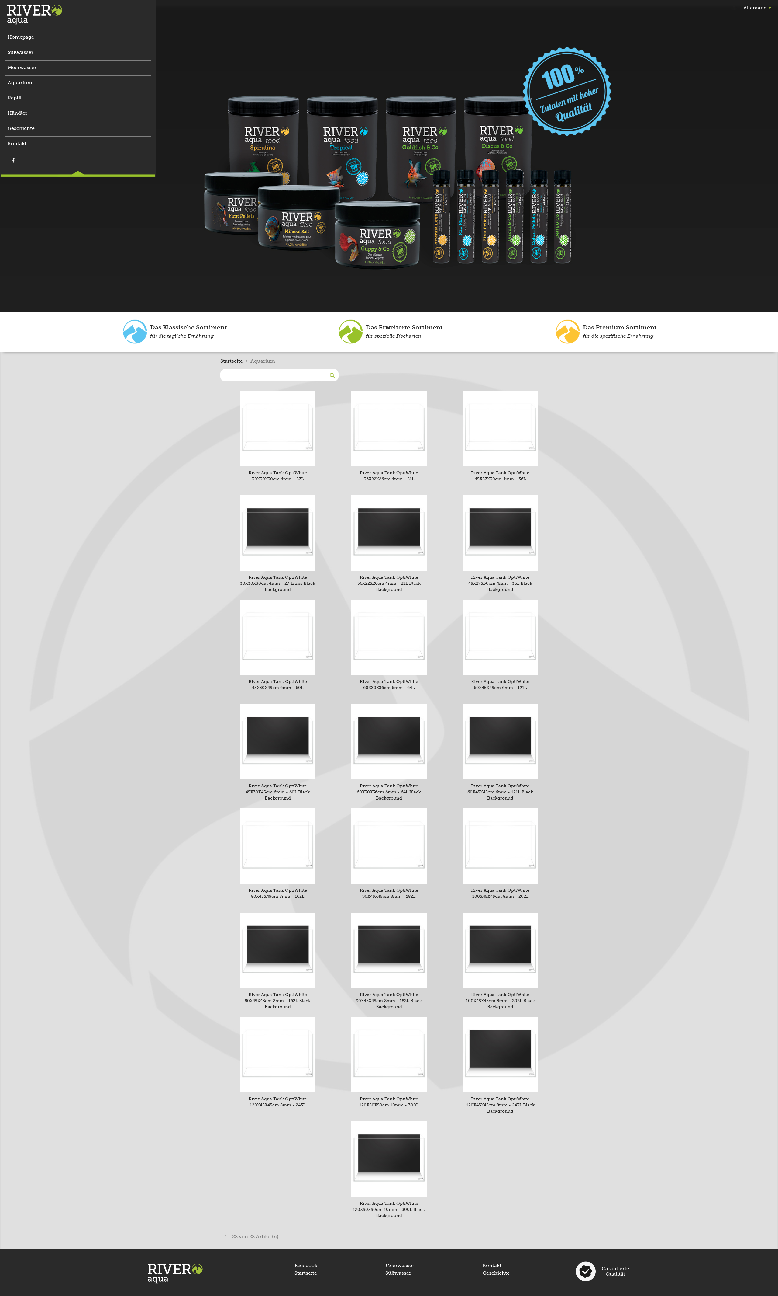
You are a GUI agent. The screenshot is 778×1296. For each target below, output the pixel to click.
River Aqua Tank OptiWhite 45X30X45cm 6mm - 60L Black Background (278, 792)
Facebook (305, 1265)
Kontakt (17, 143)
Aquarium (20, 82)
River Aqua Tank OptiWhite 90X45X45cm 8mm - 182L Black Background (389, 1000)
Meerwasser (22, 67)
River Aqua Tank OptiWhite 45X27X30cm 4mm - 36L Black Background (500, 583)
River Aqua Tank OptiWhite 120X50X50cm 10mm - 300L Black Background (389, 1209)
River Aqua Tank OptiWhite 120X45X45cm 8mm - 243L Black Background (500, 1105)
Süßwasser (20, 52)
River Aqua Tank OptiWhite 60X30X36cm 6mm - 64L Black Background (389, 792)
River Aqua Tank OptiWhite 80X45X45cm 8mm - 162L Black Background (278, 1000)
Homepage (21, 37)
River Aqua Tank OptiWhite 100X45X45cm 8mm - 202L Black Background (500, 1000)
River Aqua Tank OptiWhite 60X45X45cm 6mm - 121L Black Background (500, 792)
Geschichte (21, 128)
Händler (17, 113)
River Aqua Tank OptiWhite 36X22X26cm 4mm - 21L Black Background (389, 583)
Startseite (305, 1273)
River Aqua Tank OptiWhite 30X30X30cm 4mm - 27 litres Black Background (277, 583)
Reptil (15, 98)
